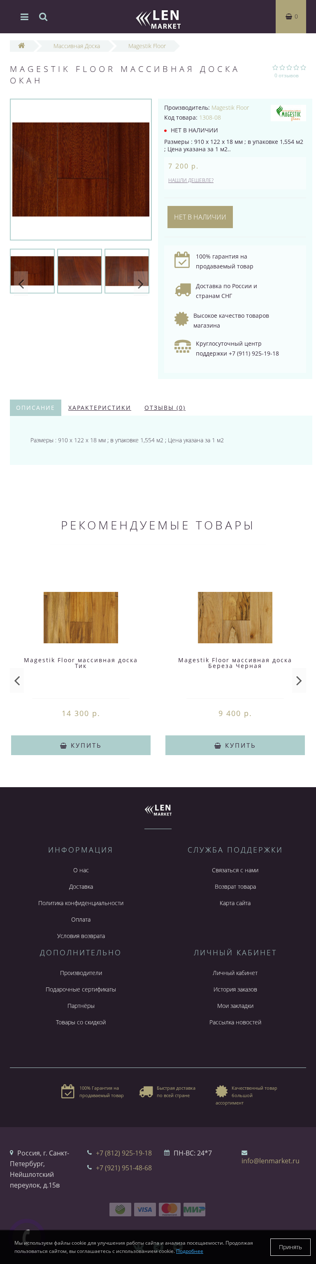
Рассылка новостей (235, 1022)
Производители (81, 973)
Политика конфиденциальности (80, 903)
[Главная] (21, 46)
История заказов (235, 989)
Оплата (81, 919)
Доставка (81, 886)
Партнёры (81, 1006)
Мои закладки (235, 1006)
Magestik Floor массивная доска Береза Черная (235, 663)
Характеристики (99, 407)
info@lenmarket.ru (271, 1160)
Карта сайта (235, 903)
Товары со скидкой (81, 1022)
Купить (85, 745)
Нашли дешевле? (191, 180)
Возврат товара (235, 886)
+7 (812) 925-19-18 (124, 1153)
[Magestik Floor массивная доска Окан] (81, 169)
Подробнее (189, 1251)
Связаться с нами (235, 870)
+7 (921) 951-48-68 (124, 1167)
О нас (81, 870)
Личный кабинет (235, 973)
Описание (35, 407)
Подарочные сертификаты (81, 989)
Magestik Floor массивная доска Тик (81, 663)
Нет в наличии (200, 217)
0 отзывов (286, 75)
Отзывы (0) (165, 407)
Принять (290, 1247)
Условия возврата (81, 936)
